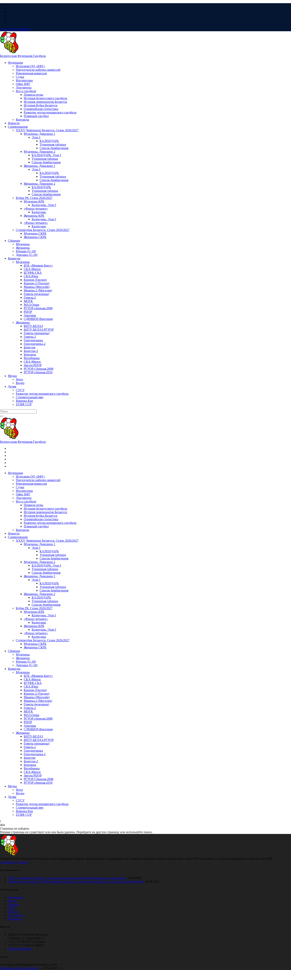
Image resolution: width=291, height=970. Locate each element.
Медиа (12, 901)
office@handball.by (20, 948)
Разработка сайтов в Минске (19, 968)
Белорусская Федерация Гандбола (23, 56)
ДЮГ (11, 908)
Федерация (15, 897)
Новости (14, 904)
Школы (13, 911)
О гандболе (15, 915)
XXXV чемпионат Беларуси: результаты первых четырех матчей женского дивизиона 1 (67, 878)
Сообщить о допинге (14, 862)
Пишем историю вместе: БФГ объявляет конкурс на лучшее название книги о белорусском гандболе (76, 881)
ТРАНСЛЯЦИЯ (15, 29)
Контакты (14, 918)
